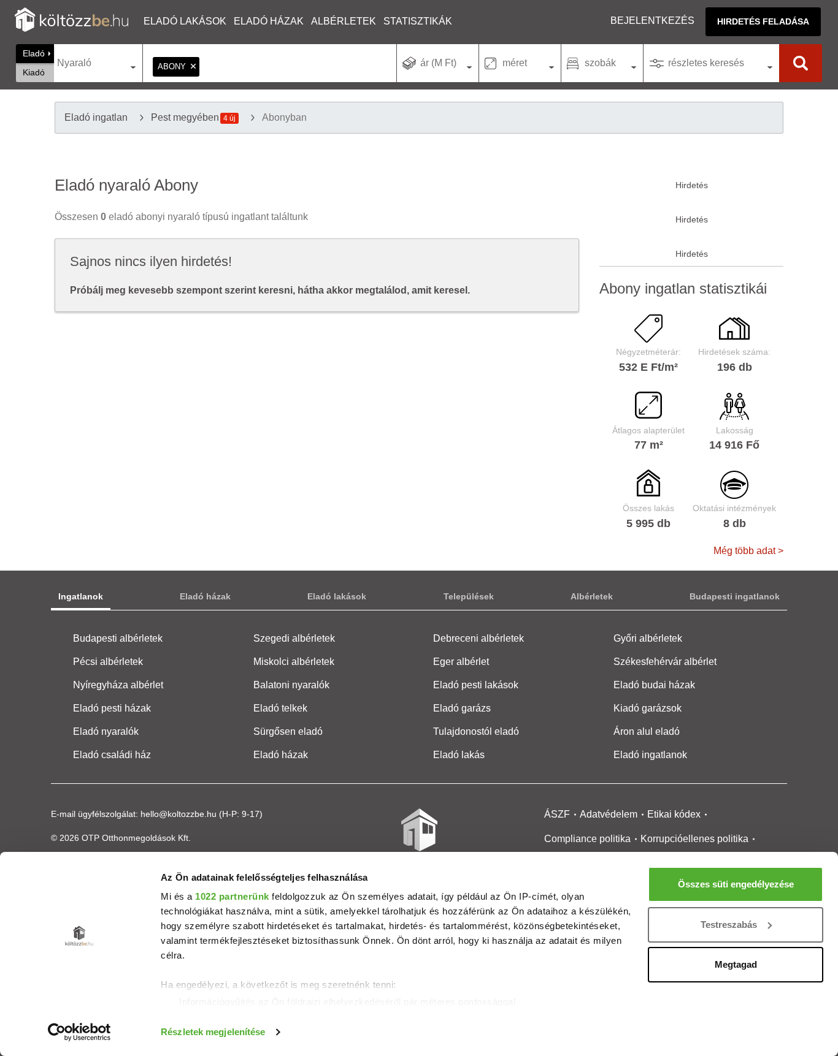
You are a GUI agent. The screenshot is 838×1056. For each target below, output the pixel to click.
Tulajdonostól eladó (476, 731)
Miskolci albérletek (293, 661)
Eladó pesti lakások (475, 685)
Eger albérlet (461, 661)
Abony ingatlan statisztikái (683, 288)
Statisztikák (417, 21)
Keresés (800, 63)
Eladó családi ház (112, 755)
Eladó (34, 53)
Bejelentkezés (652, 20)
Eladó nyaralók (106, 731)
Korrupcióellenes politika (694, 839)
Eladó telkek (280, 708)
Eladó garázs (462, 708)
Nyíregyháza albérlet (118, 685)
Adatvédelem (608, 814)
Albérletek (343, 21)
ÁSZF (557, 814)
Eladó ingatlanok (650, 755)
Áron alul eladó (646, 731)
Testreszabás (729, 924)
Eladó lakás (459, 755)
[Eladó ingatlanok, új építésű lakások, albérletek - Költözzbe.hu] (419, 838)
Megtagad (736, 964)
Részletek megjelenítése (213, 1032)
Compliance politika (587, 839)
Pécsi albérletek (108, 661)
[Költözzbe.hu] (71, 21)
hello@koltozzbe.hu (178, 814)
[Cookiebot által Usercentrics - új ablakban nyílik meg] (79, 1032)
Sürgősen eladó (288, 731)
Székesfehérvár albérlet (665, 661)
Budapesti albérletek (118, 638)
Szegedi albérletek (294, 638)
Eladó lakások (185, 21)
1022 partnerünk (232, 896)
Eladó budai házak (654, 685)
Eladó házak (269, 21)
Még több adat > (748, 550)
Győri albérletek (647, 638)
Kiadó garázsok (647, 708)
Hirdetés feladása (763, 21)
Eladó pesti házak (112, 708)
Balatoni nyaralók (291, 685)
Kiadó (34, 72)
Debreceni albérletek (478, 638)
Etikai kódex (674, 814)
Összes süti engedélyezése (736, 884)
